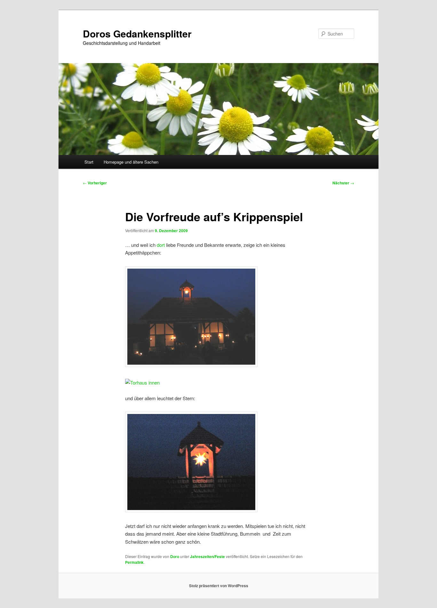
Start (88, 162)
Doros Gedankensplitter (137, 33)
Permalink (134, 562)
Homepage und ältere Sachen (131, 162)
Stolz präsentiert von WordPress (218, 585)
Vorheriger (95, 183)
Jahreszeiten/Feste (207, 556)
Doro (174, 556)
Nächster (343, 183)
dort (161, 244)
